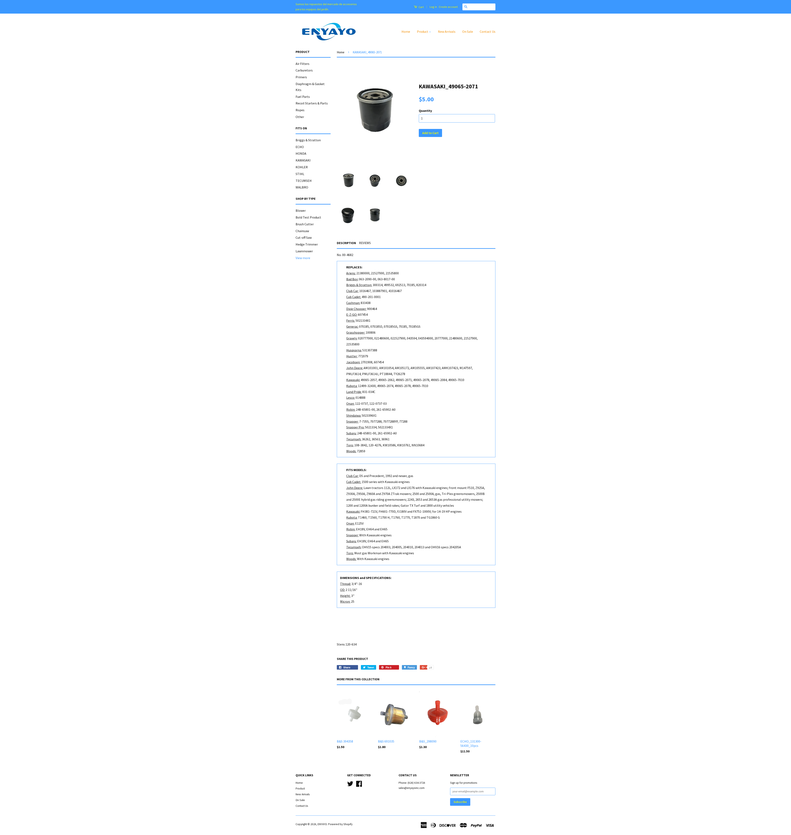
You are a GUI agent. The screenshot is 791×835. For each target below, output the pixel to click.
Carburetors (304, 70)
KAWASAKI (303, 160)
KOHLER (302, 167)
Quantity (425, 111)
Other (300, 117)
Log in (433, 7)
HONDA (301, 153)
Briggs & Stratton (308, 140)
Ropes (300, 110)
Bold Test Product (308, 217)
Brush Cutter (305, 224)
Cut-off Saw (304, 237)
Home (405, 31)
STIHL (300, 174)
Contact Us (487, 31)
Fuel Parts (303, 97)
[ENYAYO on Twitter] (350, 783)
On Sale (467, 31)
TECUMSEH (304, 181)
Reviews (365, 243)
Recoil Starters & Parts (312, 103)
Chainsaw (302, 231)
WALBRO (302, 187)
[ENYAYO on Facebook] (359, 783)
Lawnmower (304, 251)
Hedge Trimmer (307, 244)
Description (346, 243)
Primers (301, 77)
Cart (421, 7)
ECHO (300, 147)
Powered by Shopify (340, 824)
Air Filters (302, 64)
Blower (301, 210)
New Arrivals (446, 31)
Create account (448, 7)
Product (423, 31)
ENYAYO (322, 824)
